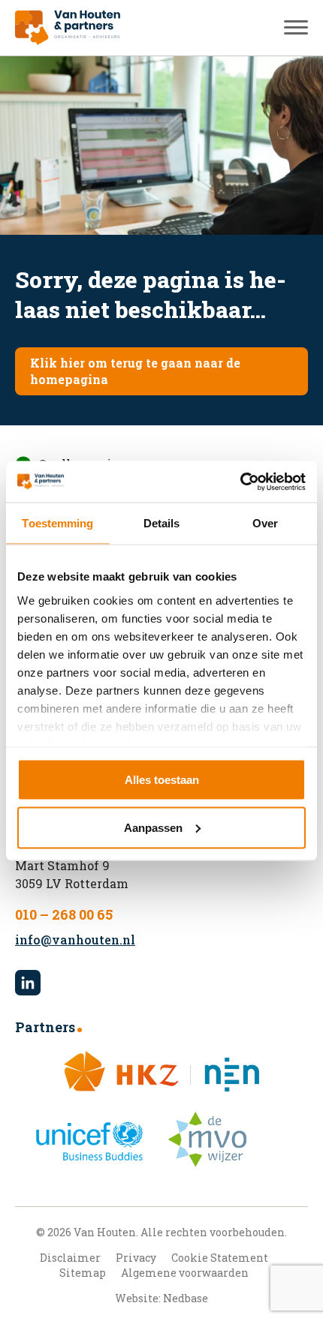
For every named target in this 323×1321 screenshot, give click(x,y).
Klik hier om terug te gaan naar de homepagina (135, 371)
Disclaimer (70, 1257)
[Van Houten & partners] (67, 28)
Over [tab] (265, 523)
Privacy (136, 1257)
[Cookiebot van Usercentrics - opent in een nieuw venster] (240, 481)
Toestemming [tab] (57, 523)
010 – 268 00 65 (64, 914)
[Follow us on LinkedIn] (28, 982)
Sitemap (82, 1272)
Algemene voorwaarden (185, 1272)
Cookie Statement (219, 1257)
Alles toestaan (162, 779)
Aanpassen (153, 827)
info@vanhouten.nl (75, 939)
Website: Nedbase (161, 1298)
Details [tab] (161, 523)
